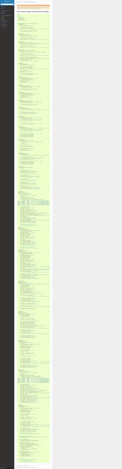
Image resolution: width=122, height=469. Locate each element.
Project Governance (4, 24)
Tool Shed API (3, 19)
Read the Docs (34, 467)
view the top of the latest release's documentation (32, 8)
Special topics (3, 13)
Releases (2, 8)
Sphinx (21, 467)
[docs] (48, 23)
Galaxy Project (7, 1)
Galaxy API (2, 18)
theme (26, 467)
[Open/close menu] (0, 8)
